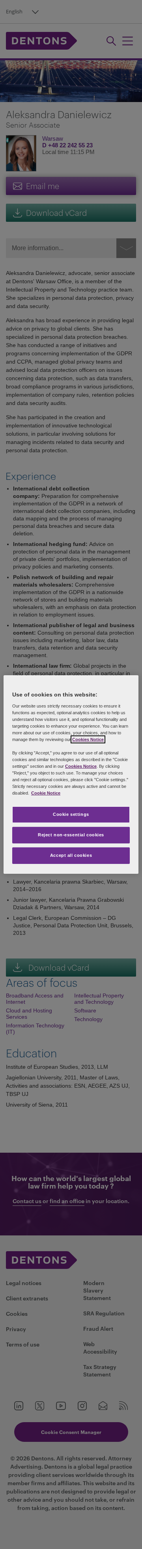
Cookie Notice (45, 793)
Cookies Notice (88, 739)
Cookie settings (71, 814)
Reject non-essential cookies (71, 834)
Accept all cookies (71, 855)
